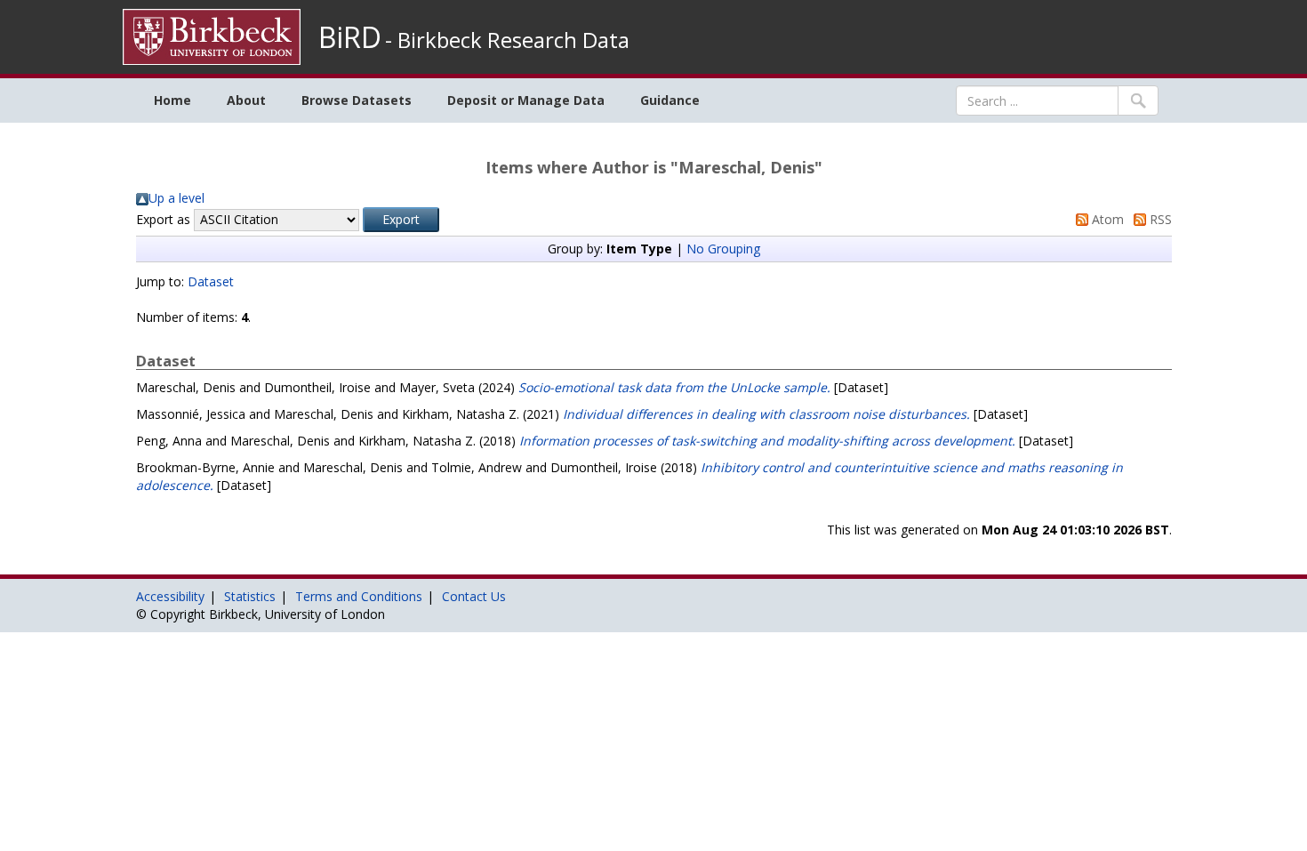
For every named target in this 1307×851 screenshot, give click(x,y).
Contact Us (474, 596)
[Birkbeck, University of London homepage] (212, 35)
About (246, 100)
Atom (1106, 219)
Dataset (211, 281)
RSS (1159, 219)
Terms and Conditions (358, 596)
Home (172, 100)
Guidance (670, 100)
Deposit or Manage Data (526, 100)
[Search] (1138, 100)
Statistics (250, 596)
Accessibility (170, 596)
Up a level (176, 197)
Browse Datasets (356, 100)
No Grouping (723, 248)
